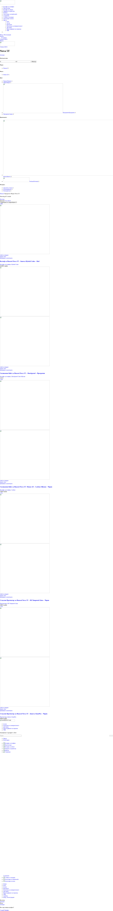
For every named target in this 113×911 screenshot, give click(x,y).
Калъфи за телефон (5, 264)
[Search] (111, 736)
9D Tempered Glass (12, 603)
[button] (6, 258)
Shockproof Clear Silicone (18, 376)
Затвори (2, 55)
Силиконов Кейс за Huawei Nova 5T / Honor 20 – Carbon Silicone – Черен (26, 487)
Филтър (34, 61)
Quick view (3, 256)
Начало (2, 193)
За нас (8, 23)
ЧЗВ (8, 30)
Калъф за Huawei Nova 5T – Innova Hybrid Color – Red (19, 261)
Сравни (5, 896)
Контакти (9, 24)
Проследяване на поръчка (14, 29)
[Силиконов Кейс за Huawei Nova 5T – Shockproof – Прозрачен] (25, 315)
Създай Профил (4, 910)
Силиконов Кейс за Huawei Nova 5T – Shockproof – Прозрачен (22, 373)
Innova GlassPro (11, 717)
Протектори (3, 603)
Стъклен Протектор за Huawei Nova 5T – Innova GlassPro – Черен (23, 714)
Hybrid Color (14, 264)
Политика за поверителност (14, 26)
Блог (8, 21)
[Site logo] (7, 4)
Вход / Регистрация (8, 897)
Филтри (2, 199)
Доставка (9, 27)
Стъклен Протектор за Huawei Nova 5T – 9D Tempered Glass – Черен (24, 600)
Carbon (13, 490)
